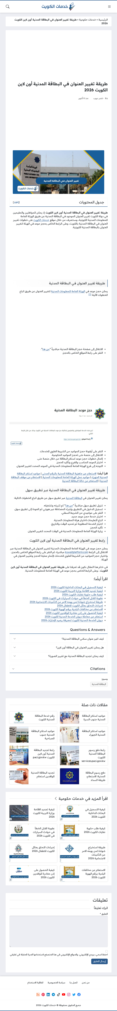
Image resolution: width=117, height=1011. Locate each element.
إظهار (16, 202)
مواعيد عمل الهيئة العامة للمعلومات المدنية (66, 477)
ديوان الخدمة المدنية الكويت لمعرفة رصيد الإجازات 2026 (72, 620)
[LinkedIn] (48, 994)
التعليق (104, 913)
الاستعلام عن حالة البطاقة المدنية (80, 480)
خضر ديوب (98, 98)
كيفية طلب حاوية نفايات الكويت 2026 (82, 594)
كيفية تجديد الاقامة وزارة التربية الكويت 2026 (78, 590)
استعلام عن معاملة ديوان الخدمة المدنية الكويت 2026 (74, 616)
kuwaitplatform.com (76, 552)
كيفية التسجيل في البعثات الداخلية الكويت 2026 (77, 587)
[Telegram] (53, 994)
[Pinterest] (43, 994)
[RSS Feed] (38, 994)
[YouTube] (63, 994)
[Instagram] (69, 994)
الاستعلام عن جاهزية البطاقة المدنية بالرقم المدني (69, 473)
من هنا (46, 349)
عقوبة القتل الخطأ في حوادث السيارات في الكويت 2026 (73, 598)
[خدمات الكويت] (58, 6)
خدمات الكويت (41, 219)
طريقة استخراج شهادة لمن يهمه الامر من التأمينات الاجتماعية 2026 (66, 601)
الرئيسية (103, 19)
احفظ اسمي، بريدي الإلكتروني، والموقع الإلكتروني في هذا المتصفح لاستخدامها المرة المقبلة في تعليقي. (59, 954)
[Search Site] (7, 6)
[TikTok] (58, 994)
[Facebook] (79, 994)
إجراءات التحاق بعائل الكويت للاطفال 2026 (80, 605)
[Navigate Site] (109, 6)
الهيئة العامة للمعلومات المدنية (68, 291)
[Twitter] (74, 994)
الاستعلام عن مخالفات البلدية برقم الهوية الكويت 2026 (73, 609)
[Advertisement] (58, 55)
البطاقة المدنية (74, 497)
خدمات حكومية (87, 19)
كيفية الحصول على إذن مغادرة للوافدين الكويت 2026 (74, 612)
